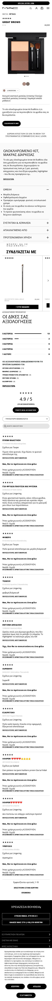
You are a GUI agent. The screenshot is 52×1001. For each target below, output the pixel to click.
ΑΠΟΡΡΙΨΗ (15, 986)
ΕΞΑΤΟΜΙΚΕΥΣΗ (26, 995)
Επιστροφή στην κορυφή (26, 888)
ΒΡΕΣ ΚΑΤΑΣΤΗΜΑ (10, 946)
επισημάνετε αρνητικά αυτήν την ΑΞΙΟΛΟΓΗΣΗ (23, 475)
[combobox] (26, 90)
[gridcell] (24, 84)
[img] (22, 278)
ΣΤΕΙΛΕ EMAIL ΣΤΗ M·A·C (26, 916)
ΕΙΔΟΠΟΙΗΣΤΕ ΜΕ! (11, 123)
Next (47, 280)
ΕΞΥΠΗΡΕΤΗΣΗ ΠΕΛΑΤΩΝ (13, 934)
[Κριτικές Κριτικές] (5, 426)
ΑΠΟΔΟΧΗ (37, 986)
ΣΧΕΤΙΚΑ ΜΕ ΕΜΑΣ (10, 940)
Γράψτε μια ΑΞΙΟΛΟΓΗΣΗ (25, 410)
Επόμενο (26, 893)
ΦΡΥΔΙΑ (12, 14)
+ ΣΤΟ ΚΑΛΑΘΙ (22, 307)
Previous (4, 280)
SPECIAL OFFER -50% (26, 3)
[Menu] (48, 8)
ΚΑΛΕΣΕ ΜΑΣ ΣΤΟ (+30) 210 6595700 (26, 922)
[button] (48, 8)
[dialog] (15, 300)
